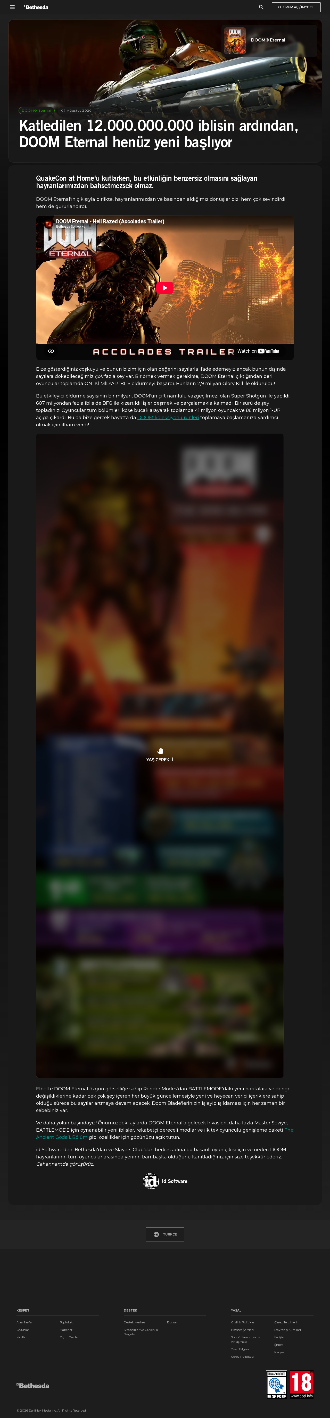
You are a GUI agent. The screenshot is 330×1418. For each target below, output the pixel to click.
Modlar (21, 1337)
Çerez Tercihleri (285, 1322)
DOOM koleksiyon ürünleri (168, 417)
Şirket (278, 1345)
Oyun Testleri (69, 1337)
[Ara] (261, 7)
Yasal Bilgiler (240, 1349)
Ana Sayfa (24, 1322)
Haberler (66, 1330)
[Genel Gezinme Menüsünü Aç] (12, 7)
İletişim (279, 1337)
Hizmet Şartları (242, 1330)
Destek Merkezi (135, 1322)
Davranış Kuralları (287, 1330)
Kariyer (279, 1352)
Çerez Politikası (242, 1356)
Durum (172, 1322)
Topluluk (66, 1322)
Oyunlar (22, 1330)
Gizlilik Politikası (243, 1322)
